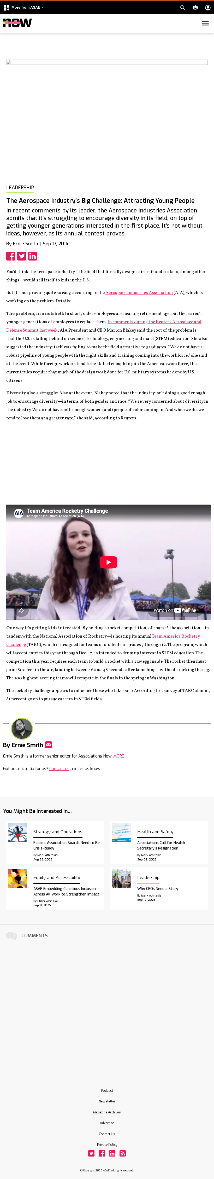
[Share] (11, 256)
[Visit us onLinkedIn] (112, 1153)
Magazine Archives (107, 1112)
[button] (23, 7)
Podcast (107, 1091)
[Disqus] (107, 1007)
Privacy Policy (107, 1145)
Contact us (59, 768)
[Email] (48, 744)
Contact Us (107, 1134)
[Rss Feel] (123, 1153)
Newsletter (107, 1101)
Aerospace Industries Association (139, 293)
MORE (118, 756)
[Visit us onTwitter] (91, 1153)
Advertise (107, 1123)
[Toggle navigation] (6, 32)
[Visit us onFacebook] (102, 1153)
